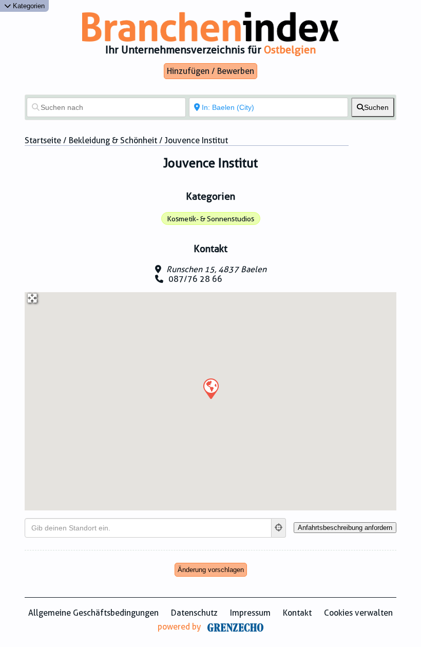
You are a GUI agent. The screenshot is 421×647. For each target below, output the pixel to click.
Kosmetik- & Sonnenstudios (210, 219)
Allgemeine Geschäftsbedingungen (93, 613)
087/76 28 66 (195, 279)
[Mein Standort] (279, 528)
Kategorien (28, 6)
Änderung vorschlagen (211, 570)
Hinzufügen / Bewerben (210, 71)
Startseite (43, 140)
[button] (210, 388)
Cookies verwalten (358, 613)
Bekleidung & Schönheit (113, 140)
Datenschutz (194, 613)
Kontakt (297, 613)
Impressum (250, 613)
